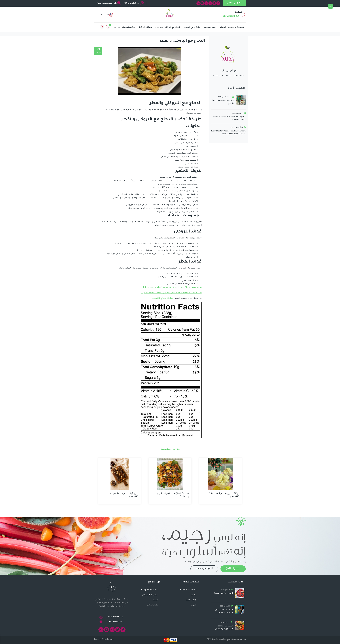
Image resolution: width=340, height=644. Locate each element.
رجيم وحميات (210, 27)
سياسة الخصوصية (149, 590)
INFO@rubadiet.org (131, 3)
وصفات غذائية (145, 27)
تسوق (223, 27)
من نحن (116, 27)
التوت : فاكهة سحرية (223, 593)
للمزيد (134, 497)
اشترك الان (233, 568)
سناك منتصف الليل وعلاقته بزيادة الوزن (224, 611)
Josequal (97, 639)
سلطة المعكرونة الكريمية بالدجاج (223, 102)
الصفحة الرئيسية (236, 27)
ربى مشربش (240, 639)
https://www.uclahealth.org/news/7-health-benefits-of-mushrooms (172, 287)
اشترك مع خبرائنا (173, 27)
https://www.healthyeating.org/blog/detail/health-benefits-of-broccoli (171, 293)
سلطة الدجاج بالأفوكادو (162, 298)
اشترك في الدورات (192, 27)
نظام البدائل (152, 605)
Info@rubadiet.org (115, 617)
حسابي (155, 600)
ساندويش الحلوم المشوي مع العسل (224, 627)
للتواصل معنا (128, 27)
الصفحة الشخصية (188, 590)
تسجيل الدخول (234, 3)
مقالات (159, 27)
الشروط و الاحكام (150, 595)
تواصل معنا (191, 600)
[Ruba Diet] (170, 14)
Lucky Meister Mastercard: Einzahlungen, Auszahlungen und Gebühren (228, 132)
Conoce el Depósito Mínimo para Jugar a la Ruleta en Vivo (229, 118)
